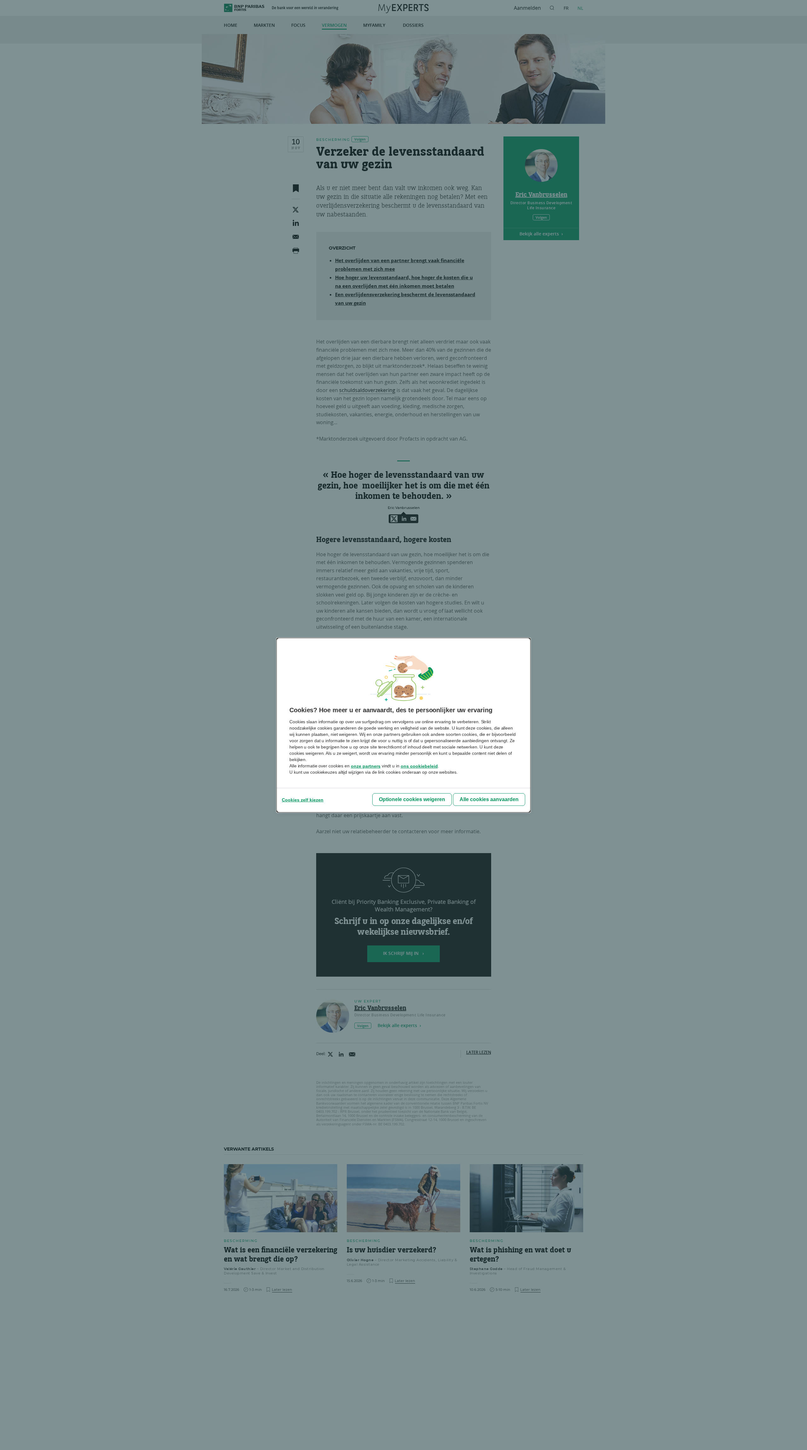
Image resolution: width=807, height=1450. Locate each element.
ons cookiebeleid (419, 766)
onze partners (365, 766)
